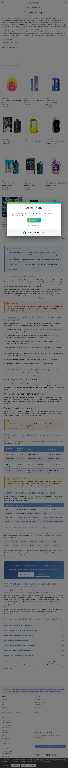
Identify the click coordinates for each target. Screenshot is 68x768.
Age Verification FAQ (34, 225)
